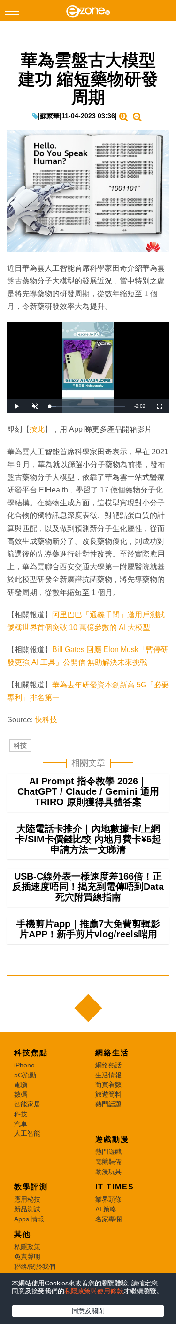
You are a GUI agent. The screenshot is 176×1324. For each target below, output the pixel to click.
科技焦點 (31, 1053)
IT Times (114, 1187)
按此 (37, 429)
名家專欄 (108, 1219)
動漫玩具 (108, 1171)
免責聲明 (27, 1256)
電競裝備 (108, 1161)
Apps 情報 (29, 1219)
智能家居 (27, 1104)
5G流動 (25, 1075)
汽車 (20, 1124)
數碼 (20, 1094)
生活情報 (108, 1075)
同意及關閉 (88, 1311)
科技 (20, 745)
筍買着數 (108, 1084)
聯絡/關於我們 (34, 1266)
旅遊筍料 (108, 1094)
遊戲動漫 (112, 1139)
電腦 (20, 1084)
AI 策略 (105, 1209)
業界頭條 (108, 1199)
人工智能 (27, 1133)
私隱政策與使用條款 (93, 1291)
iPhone (24, 1065)
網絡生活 (112, 1053)
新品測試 (27, 1209)
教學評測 (31, 1187)
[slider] (87, 406)
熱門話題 (108, 1104)
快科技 (46, 720)
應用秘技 (27, 1199)
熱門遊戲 (108, 1151)
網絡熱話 (108, 1065)
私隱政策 (27, 1247)
